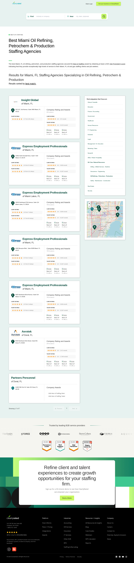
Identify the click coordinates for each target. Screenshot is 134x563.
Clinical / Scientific (92, 102)
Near (71, 16)
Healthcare (91, 120)
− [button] (89, 206)
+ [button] (89, 203)
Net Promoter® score (117, 64)
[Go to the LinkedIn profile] (116, 557)
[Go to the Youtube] (120, 557)
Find (32, 16)
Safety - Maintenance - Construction (100, 180)
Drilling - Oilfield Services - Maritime (100, 167)
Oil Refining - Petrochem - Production (101, 176)
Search (103, 16)
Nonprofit (90, 153)
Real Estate (91, 186)
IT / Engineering (92, 130)
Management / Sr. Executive (95, 144)
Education (90, 107)
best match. (30, 83)
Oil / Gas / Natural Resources (96, 162)
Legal (89, 139)
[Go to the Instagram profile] (126, 557)
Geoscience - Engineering (97, 171)
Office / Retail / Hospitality (95, 157)
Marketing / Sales (92, 148)
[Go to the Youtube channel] (123, 557)
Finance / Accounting (93, 111)
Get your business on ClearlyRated (108, 3)
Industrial (90, 134)
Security (90, 190)
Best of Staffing (78, 64)
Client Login (89, 4)
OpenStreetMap (113, 236)
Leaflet (106, 236)
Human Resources (93, 125)
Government (91, 116)
